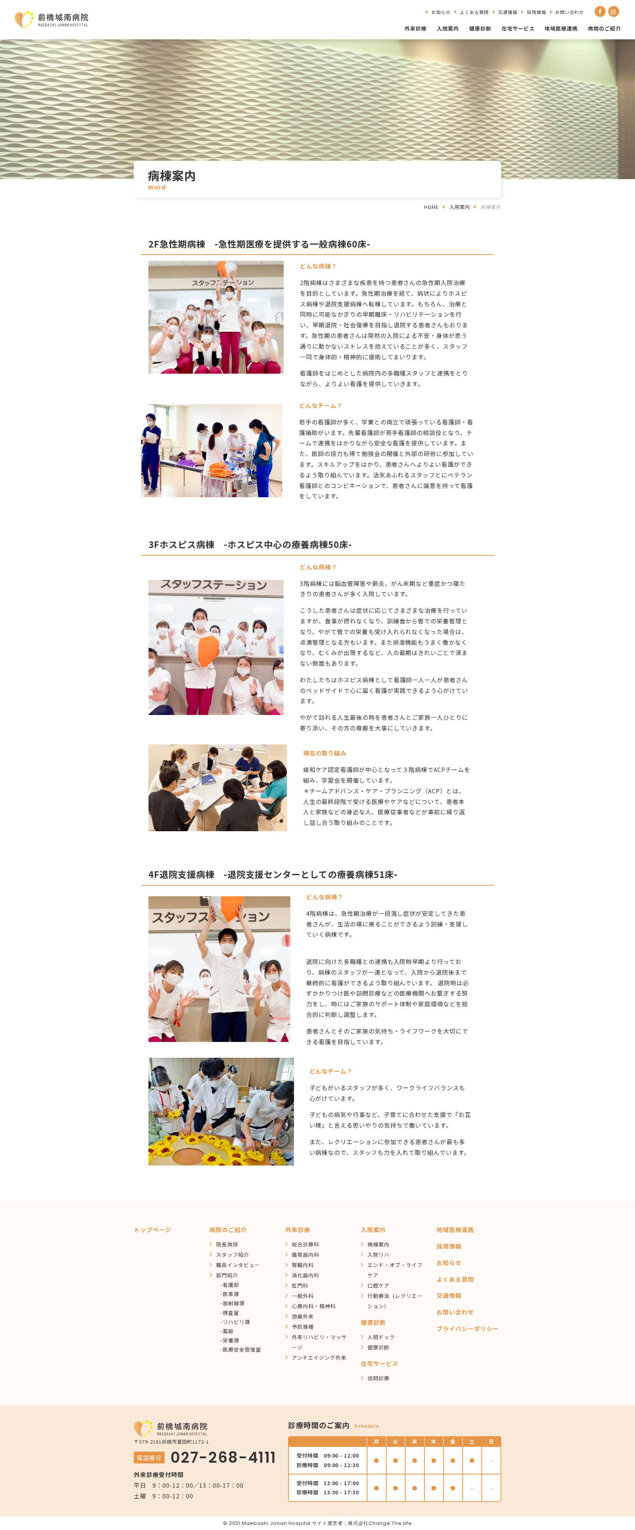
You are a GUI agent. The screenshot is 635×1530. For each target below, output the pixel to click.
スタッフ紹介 (232, 1254)
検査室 (231, 1312)
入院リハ (378, 1254)
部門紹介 (227, 1275)
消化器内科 (305, 1275)
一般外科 (303, 1295)
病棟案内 (378, 1244)
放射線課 (234, 1303)
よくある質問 (474, 12)
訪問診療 (378, 1378)
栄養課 (231, 1340)
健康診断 (480, 28)
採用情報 (536, 12)
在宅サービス (518, 28)
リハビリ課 (236, 1322)
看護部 (231, 1284)
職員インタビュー (238, 1265)
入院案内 (448, 28)
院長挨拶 (227, 1244)
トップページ (152, 1229)
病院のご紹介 (604, 28)
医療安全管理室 (242, 1349)
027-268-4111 (224, 1457)
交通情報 (507, 12)
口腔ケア (378, 1285)
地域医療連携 (561, 28)
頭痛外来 (303, 1316)
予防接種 (303, 1326)
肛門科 (300, 1285)
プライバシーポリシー (468, 1328)
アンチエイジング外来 (319, 1357)
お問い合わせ (569, 12)
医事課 (231, 1294)
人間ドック (381, 1337)
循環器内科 (305, 1254)
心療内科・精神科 (314, 1306)
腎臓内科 (303, 1265)
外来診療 (416, 28)
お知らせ (441, 12)
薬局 (228, 1331)
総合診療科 (305, 1244)
